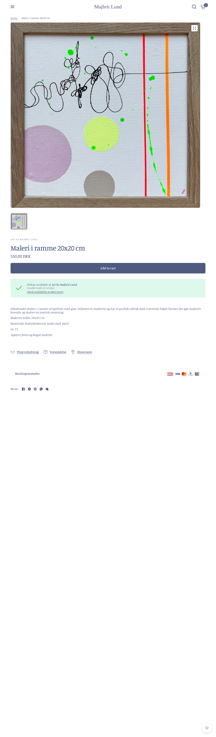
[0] (201, 6)
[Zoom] (194, 28)
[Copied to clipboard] (47, 389)
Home (14, 18)
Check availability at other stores (45, 292)
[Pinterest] (35, 389)
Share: (14, 389)
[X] (29, 389)
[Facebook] (23, 389)
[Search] (194, 6)
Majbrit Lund (108, 6)
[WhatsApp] (41, 389)
